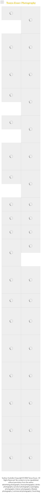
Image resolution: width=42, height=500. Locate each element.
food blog (36, 491)
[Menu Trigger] (2, 2)
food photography (27, 484)
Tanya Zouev (33, 478)
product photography (22, 487)
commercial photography (22, 491)
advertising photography (11, 484)
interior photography (23, 489)
